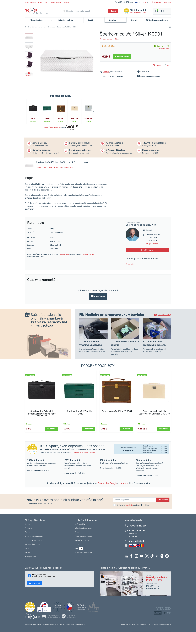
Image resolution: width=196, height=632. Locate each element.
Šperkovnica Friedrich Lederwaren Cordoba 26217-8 (154, 412)
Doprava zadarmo (151, 150)
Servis (27, 552)
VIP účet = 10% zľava (115, 150)
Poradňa (78, 544)
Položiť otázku (147, 250)
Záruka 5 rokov (39, 143)
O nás (77, 532)
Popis (40, 167)
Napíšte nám (64, 254)
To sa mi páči (35, 583)
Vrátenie (28, 536)
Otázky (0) (58, 167)
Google (113, 483)
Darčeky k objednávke (79, 143)
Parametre (48, 167)
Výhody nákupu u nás (83, 528)
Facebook (132, 556)
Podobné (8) (69, 167)
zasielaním (129, 505)
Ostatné (30, 27)
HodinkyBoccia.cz (79, 624)
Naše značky (80, 524)
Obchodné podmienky (33, 540)
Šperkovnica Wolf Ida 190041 (117, 411)
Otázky (169, 65)
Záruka (28, 548)
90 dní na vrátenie (114, 143)
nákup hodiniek (88, 254)
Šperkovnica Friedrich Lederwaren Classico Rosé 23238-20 (42, 414)
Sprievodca (158, 20)
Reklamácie (38, 536)
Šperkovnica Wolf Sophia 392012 (79, 412)
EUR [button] (144, 2)
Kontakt (66, 2)
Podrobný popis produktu (109, 39)
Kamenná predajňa (41, 150)
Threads (162, 556)
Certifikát (106, 72)
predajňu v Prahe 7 (140, 567)
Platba (27, 532)
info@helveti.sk (152, 243)
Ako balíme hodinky (164, 315)
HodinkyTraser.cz (66, 624)
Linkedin (127, 556)
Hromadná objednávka (84, 552)
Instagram (137, 556)
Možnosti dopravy (164, 48)
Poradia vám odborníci (80, 150)
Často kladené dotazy (83, 536)
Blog (46, 2)
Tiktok (152, 556)
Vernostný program (32, 544)
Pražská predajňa (55, 2)
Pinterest (157, 556)
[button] (138, 2)
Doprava (28, 528)
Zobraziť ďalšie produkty (52, 127)
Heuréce (124, 483)
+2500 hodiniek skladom (154, 143)
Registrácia (167, 2)
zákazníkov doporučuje (138, 12)
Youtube (142, 556)
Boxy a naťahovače (40, 27)
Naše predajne (30, 556)
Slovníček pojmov (82, 540)
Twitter (147, 556)
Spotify (167, 556)
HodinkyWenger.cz (51, 624)
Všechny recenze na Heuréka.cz (85, 452)
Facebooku (103, 483)
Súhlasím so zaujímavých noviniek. (133, 505)
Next (93, 111)
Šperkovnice (51, 27)
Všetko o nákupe (30, 2)
